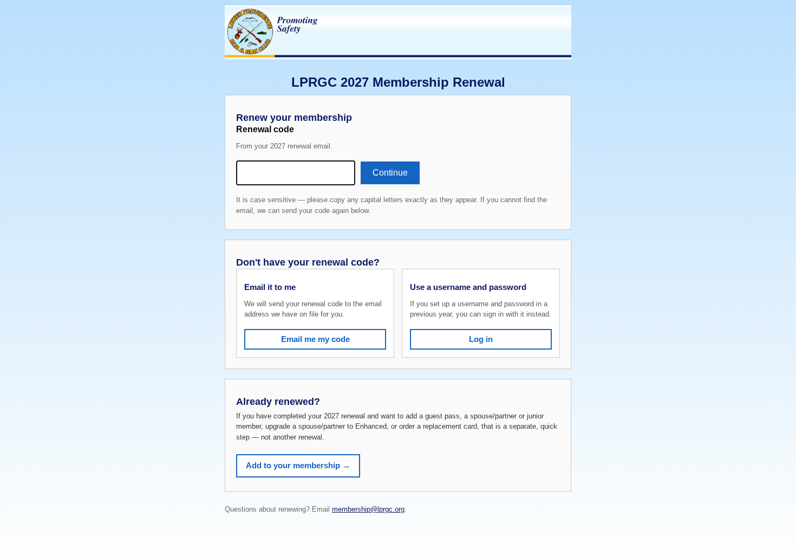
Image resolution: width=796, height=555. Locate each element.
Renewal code (265, 129)
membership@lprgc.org (368, 509)
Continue (390, 172)
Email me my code (315, 339)
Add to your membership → (298, 465)
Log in (481, 339)
